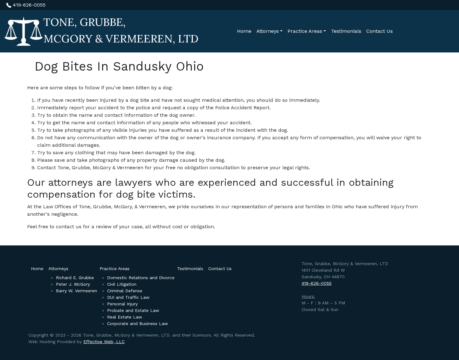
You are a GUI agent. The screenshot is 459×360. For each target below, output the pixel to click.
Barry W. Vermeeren (76, 290)
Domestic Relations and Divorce (141, 277)
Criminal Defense (124, 290)
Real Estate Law (124, 316)
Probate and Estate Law (133, 310)
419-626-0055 (28, 5)
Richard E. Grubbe (75, 277)
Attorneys (267, 31)
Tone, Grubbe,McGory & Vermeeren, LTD (121, 30)
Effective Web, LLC (104, 341)
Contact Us (379, 31)
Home (244, 31)
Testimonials (346, 31)
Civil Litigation (121, 284)
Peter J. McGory (73, 284)
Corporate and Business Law (137, 323)
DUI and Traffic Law (128, 297)
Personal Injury (122, 303)
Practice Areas (305, 31)
